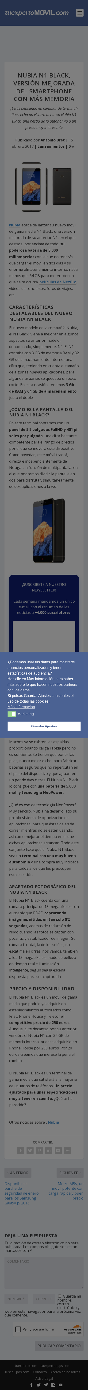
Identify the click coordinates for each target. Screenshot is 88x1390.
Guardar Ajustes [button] (44, 726)
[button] (12, 714)
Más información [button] (21, 707)
